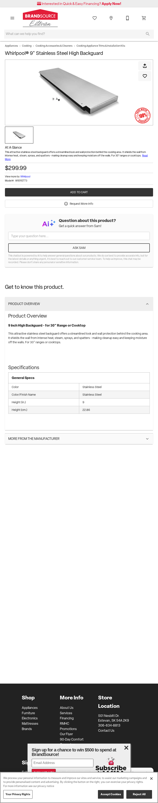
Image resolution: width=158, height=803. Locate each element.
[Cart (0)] (144, 18)
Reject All (139, 794)
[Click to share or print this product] (144, 65)
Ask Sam (79, 248)
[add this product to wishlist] (144, 76)
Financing (67, 718)
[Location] (111, 18)
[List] (95, 18)
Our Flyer (66, 734)
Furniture (28, 713)
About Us (66, 708)
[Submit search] (147, 34)
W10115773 (21, 180)
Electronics (30, 718)
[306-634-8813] (127, 18)
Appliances (11, 45)
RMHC (64, 723)
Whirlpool (25, 176)
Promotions (68, 729)
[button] (12, 18)
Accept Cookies (111, 794)
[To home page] (40, 18)
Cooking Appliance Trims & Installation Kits (101, 45)
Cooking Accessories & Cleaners (54, 45)
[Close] (151, 778)
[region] (79, 787)
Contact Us (106, 730)
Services (66, 713)
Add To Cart (79, 192)
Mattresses (30, 723)
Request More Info (81, 204)
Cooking (26, 45)
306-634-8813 (109, 725)
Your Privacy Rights (18, 794)
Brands (27, 729)
